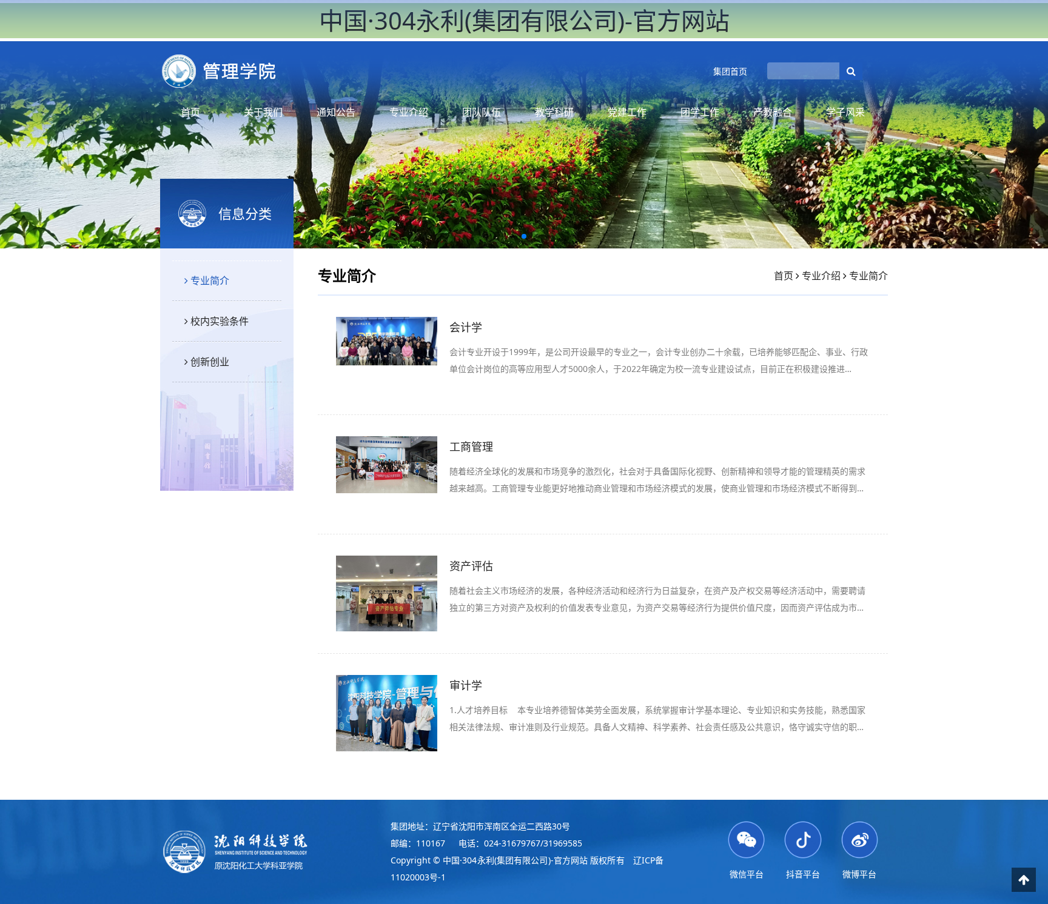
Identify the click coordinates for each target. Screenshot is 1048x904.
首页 (190, 112)
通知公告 (336, 112)
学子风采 (845, 112)
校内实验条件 (218, 321)
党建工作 (627, 112)
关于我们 (263, 112)
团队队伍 (481, 112)
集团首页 (730, 71)
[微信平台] (746, 838)
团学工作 (699, 112)
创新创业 (208, 361)
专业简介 (208, 280)
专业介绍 (408, 112)
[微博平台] (860, 838)
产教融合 (772, 112)
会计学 (465, 327)
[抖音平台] (803, 838)
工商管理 (471, 446)
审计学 (465, 685)
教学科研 (554, 112)
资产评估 (471, 566)
